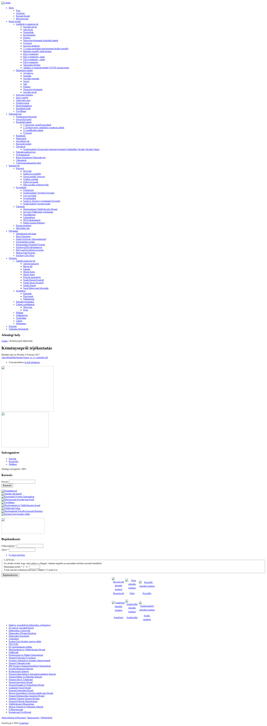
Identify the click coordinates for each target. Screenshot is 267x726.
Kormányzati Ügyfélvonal (20, 712)
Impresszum (33, 717)
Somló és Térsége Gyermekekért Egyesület (41, 201)
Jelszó (4, 550)
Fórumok (13, 326)
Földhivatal (13, 652)
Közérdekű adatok (24, 122)
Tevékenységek (22, 103)
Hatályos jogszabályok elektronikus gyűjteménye (30, 625)
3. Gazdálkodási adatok (33, 130)
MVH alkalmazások (32, 220)
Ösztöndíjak (28, 32)
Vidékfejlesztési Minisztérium (21, 704)
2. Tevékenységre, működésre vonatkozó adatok (43, 127)
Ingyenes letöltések (31, 46)
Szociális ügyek (30, 27)
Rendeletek (20, 135)
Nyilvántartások (23, 155)
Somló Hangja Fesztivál (33, 280)
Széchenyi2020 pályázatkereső (29, 247)
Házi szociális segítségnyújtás (36, 184)
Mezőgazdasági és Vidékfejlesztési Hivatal (27, 649)
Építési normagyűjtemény (34, 223)
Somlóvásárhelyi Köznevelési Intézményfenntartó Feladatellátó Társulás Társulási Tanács (61, 149)
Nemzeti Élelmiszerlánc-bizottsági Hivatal (26, 696)
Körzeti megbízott (23, 225)
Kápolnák (27, 293)
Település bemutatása (25, 301)
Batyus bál (27, 266)
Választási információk (18, 329)
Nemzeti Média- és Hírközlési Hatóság (25, 677)
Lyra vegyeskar (29, 195)
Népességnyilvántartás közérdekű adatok (40, 40)
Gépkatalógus (29, 217)
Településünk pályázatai (26, 233)
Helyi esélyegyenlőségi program (30, 250)
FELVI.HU (14, 644)
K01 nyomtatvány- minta (34, 57)
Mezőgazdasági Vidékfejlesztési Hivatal (40, 209)
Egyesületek (21, 187)
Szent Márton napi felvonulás (35, 288)
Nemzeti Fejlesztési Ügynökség (22, 658)
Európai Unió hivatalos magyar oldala (25, 641)
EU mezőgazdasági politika (20, 647)
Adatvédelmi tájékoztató (13, 717)
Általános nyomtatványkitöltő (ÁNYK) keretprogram (46, 67)
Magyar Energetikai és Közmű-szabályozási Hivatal (31, 693)
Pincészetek (28, 296)
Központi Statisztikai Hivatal (21, 690)
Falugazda (20, 206)
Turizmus (13, 258)
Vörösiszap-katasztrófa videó (28, 163)
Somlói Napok (29, 285)
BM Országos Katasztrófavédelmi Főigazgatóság (30, 666)
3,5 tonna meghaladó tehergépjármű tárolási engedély (46, 48)
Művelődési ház (23, 228)
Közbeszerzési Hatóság (19, 671)
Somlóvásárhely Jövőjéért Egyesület (38, 193)
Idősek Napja (29, 274)
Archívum (20, 13)
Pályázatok (13, 231)
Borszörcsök (118, 593)
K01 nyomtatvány (31, 54)
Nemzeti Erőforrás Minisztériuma (23, 701)
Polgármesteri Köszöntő (26, 116)
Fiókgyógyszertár (30, 182)
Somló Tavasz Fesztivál (33, 282)
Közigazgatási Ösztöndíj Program (30, 244)
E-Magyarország (16, 709)
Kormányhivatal (23, 16)
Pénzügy (27, 37)
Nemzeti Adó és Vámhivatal (21, 679)
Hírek (11, 8)
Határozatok (21, 138)
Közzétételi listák (23, 108)
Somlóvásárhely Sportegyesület (36, 204)
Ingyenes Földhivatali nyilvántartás (38, 212)
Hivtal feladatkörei (24, 106)
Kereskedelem (29, 35)
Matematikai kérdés (13, 567)
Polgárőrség (28, 190)
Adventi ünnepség (31, 263)
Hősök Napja (29, 272)
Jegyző (26, 81)
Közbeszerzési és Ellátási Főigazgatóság (26, 655)
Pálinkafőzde (28, 299)
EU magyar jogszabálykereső (21, 628)
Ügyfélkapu (21, 111)
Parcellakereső (29, 214)
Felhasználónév (8, 546)
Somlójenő (118, 617)
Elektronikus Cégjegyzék (19, 630)
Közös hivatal (15, 21)
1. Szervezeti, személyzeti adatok (37, 125)
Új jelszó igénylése (17, 555)
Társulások (20, 146)
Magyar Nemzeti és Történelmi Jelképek (26, 706)
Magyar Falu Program (25, 252)
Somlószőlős (132, 617)
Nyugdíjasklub (29, 198)
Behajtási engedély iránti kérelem (37, 51)
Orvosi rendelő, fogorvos (34, 176)
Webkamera (21, 323)
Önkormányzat (15, 114)
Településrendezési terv (26, 152)
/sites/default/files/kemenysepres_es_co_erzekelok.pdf (24, 357)
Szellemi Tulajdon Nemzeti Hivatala (24, 698)
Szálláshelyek (22, 315)
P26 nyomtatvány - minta (34, 59)
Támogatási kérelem (31, 65)
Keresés (5, 481)
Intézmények (14, 165)
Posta (25, 310)
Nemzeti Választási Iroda (19, 663)
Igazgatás (27, 76)
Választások (21, 160)
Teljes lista (27, 307)
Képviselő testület (23, 144)
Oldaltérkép (46, 717)
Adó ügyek (28, 29)
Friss (18, 10)
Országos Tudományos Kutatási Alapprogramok (29, 660)
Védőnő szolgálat (30, 179)
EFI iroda (27, 171)
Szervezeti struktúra (24, 95)
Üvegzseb (27, 43)
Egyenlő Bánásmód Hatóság (21, 668)
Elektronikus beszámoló (19, 636)
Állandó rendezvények (25, 261)
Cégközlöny (14, 638)
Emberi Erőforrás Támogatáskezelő (31, 239)
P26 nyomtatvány (30, 62)
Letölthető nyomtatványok (27, 24)
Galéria (19, 321)
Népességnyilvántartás (33, 89)
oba (132, 593)
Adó (25, 84)
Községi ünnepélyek (32, 277)
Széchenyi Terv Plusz (25, 255)
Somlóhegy (21, 291)
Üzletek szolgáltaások (25, 304)
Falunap (26, 269)
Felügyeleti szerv (23, 100)
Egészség (20, 168)
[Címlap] (6, 2)
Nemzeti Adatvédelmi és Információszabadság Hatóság (32, 674)
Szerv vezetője (22, 97)
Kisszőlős (147, 593)
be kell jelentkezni (32, 362)
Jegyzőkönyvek (22, 141)
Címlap (4, 341)
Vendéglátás (21, 318)
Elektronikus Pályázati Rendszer (22, 633)
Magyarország (22, 18)
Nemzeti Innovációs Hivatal (21, 682)
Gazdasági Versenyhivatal (20, 687)
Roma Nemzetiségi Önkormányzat (30, 157)
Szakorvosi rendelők (32, 174)
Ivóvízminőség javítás (25, 242)
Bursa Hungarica (23, 236)
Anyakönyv (28, 73)
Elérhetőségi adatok (24, 70)
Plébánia (19, 312)
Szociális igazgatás (31, 78)
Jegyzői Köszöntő (23, 119)
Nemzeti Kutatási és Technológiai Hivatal (26, 685)
